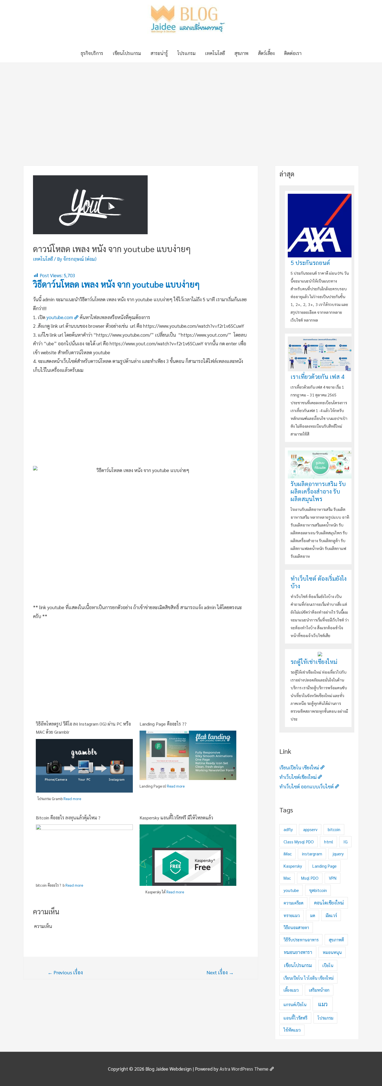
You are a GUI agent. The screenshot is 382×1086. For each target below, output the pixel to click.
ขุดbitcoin (318, 890)
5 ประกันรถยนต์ (310, 262)
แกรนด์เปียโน (295, 1004)
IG (345, 841)
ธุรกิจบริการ (92, 53)
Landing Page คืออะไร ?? (163, 724)
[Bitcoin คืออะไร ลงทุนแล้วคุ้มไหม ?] (84, 851)
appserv (310, 829)
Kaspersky (293, 866)
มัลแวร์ (331, 915)
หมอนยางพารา (298, 952)
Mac (287, 878)
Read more (72, 798)
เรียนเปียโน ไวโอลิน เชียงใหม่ (309, 977)
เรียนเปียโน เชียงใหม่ (299, 767)
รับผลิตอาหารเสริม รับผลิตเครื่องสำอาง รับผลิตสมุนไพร (318, 491)
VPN (332, 878)
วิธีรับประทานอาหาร (301, 939)
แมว (322, 1004)
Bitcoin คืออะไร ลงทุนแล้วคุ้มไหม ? (68, 818)
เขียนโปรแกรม (127, 53)
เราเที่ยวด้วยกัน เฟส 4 (318, 376)
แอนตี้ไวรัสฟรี (295, 1017)
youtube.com (59, 317)
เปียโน (327, 965)
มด (312, 915)
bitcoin (334, 829)
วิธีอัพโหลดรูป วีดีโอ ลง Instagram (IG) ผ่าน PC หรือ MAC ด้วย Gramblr (83, 728)
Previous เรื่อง (65, 972)
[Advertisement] (191, 105)
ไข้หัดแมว (292, 1029)
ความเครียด (293, 902)
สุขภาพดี (336, 939)
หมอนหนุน (332, 952)
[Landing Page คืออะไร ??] (188, 755)
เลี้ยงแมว (291, 989)
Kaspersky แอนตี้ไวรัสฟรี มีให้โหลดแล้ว (176, 818)
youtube (291, 890)
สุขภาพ (241, 53)
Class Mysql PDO (299, 841)
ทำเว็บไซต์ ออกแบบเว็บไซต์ (306, 786)
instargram (312, 853)
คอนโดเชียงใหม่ (329, 903)
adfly (288, 829)
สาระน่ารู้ (159, 53)
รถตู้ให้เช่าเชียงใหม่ (314, 661)
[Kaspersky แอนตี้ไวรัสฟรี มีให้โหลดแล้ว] (188, 856)
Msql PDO (310, 878)
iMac (288, 853)
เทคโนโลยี (215, 53)
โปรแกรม (186, 53)
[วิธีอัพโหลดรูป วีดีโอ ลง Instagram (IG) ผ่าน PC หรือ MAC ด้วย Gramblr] (84, 765)
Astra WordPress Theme (244, 1069)
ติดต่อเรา (292, 53)
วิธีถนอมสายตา (296, 927)
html (328, 841)
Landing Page (324, 866)
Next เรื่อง (220, 972)
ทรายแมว (292, 915)
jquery (338, 853)
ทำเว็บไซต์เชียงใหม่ (298, 777)
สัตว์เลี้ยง (266, 53)
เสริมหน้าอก (319, 989)
